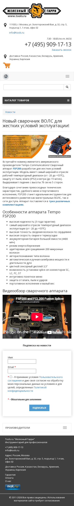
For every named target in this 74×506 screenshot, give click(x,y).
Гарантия (10, 474)
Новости (10, 112)
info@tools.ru (16, 32)
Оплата (9, 477)
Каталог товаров (17, 100)
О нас (8, 481)
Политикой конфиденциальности (27, 389)
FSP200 (17, 168)
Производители (17, 427)
